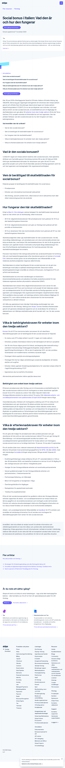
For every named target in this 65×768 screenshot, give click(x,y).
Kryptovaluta (20, 668)
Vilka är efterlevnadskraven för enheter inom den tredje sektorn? (23, 89)
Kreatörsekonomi (40, 682)
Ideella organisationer (41, 700)
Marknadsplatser (40, 670)
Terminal (18, 705)
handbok (42, 510)
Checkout (19, 661)
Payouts (18, 694)
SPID (43, 450)
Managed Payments (22, 687)
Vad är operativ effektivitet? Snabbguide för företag (21, 569)
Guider (53, 649)
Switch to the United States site (31, 764)
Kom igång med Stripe (11, 27)
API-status (38, 736)
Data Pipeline (20, 670)
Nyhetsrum (54, 698)
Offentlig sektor (39, 705)
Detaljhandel (38, 707)
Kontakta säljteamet (19, 602)
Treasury (19, 708)
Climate (18, 663)
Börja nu (6, 602)
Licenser (54, 678)
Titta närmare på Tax (9, 625)
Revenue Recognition (22, 698)
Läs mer (5, 48)
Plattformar (38, 675)
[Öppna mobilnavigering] (61, 3)
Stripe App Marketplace (42, 716)
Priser (18, 649)
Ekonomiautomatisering (42, 663)
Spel (36, 687)
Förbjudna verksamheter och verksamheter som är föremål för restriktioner (56, 671)
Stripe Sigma (20, 701)
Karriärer (53, 696)
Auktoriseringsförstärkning (24, 654)
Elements (19, 673)
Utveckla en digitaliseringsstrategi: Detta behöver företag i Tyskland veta (28, 566)
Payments (19, 691)
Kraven (5, 331)
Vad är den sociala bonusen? (11, 76)
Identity (18, 677)
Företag (17, 9)
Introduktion (7, 73)
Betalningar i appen (40, 668)
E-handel (37, 658)
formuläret (18, 452)
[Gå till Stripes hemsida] (5, 647)
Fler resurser (7, 9)
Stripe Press (55, 700)
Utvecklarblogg (39, 745)
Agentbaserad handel (41, 654)
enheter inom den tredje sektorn (37, 112)
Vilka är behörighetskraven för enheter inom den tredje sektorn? (23, 86)
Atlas (17, 651)
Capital (18, 658)
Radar (18, 696)
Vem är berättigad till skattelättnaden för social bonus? (20, 79)
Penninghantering (40, 673)
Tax (17, 703)
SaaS (36, 677)
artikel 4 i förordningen (15, 212)
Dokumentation (39, 729)
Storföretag (38, 649)
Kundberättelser (56, 651)
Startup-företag (39, 651)
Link (17, 684)
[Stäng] (62, 759)
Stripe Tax (35, 306)
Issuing (18, 682)
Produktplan (55, 693)
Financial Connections (22, 675)
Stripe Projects (39, 743)
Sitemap (53, 680)
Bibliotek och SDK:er (41, 741)
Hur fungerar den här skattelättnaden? (15, 82)
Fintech (37, 684)
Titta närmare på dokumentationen (45, 627)
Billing (18, 656)
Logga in (54, 722)
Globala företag (39, 666)
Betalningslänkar (21, 689)
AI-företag (38, 680)
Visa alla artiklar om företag (11, 558)
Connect (18, 666)
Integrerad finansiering (41, 661)
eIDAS (54, 450)
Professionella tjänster (41, 702)
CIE (47, 450)
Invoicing (18, 680)
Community (54, 656)
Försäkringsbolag (40, 693)
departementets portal (45, 447)
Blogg (53, 654)
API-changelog (39, 738)
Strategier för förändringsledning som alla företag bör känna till (25, 564)
